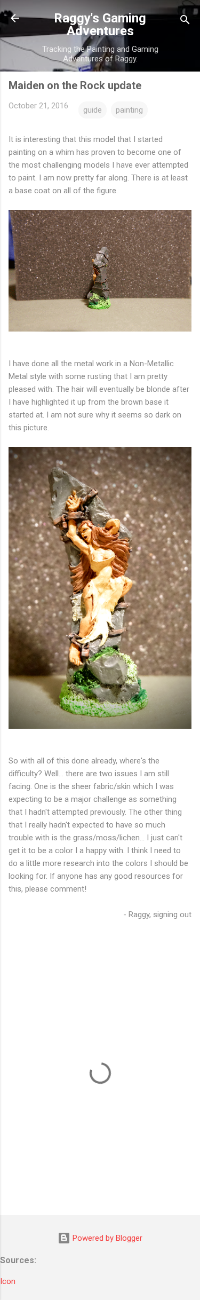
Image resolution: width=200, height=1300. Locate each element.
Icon (7, 1281)
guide (92, 110)
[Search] (185, 21)
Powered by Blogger (106, 1238)
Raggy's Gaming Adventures (100, 24)
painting (129, 110)
